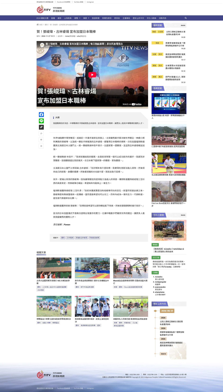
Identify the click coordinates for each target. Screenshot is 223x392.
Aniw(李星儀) (70, 36)
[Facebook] (41, 114)
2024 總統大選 (42, 18)
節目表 (117, 18)
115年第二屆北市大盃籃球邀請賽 (54, 287)
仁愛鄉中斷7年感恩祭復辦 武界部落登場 (168, 146)
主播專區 (126, 18)
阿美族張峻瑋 (94, 238)
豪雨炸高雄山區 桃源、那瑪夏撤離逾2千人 (168, 116)
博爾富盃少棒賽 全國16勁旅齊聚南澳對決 (54, 319)
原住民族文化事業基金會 (45, 2)
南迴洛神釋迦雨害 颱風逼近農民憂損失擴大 (175, 55)
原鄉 (115, 287)
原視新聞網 (58, 11)
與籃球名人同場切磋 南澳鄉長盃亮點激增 (130, 319)
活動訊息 (162, 18)
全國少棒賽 (46, 322)
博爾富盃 (55, 322)
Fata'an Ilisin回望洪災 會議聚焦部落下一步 (168, 204)
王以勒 (135, 322)
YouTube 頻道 (78, 2)
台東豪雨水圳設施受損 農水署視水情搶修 (175, 67)
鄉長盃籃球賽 (119, 325)
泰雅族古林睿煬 (81, 238)
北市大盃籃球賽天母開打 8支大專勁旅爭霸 (53, 282)
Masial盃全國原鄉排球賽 (133, 287)
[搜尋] (185, 18)
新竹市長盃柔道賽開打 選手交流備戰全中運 (92, 282)
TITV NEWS (57, 8)
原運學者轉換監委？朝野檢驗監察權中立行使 (175, 44)
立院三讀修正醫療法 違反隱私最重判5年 (175, 33)
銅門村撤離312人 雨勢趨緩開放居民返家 (175, 78)
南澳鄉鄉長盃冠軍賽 (88, 325)
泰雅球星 (127, 322)
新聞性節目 (107, 18)
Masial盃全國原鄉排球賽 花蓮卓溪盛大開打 (130, 282)
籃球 (98, 325)
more (163, 354)
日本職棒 (70, 238)
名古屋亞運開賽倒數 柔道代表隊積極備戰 (168, 174)
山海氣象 (68, 18)
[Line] (41, 120)
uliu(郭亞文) (81, 36)
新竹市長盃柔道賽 (87, 287)
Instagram (90, 2)
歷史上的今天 (138, 18)
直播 (53, 18)
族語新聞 (95, 18)
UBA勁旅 (40, 290)
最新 (59, 18)
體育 (63, 238)
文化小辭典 (151, 18)
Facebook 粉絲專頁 (63, 2)
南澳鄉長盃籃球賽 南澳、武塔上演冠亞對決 (92, 320)
